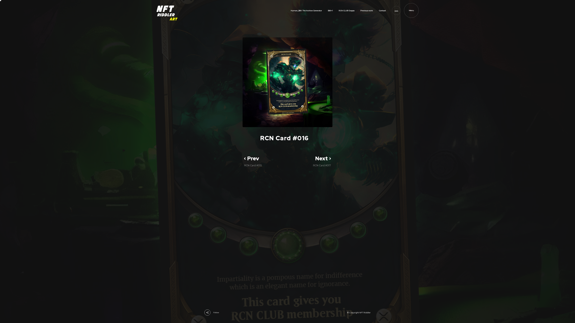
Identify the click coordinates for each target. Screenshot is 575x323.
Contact (382, 10)
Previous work (366, 10)
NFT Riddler (365, 312)
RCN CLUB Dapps (346, 10)
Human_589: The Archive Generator (306, 10)
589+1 (330, 10)
